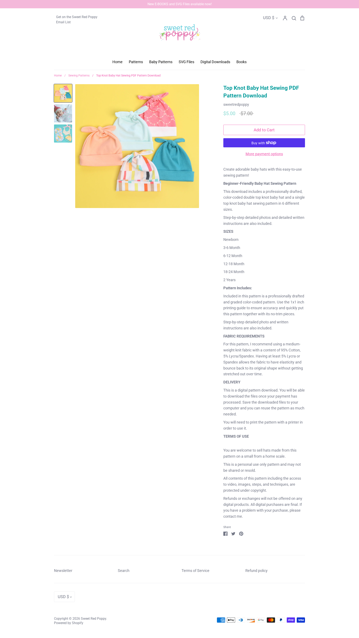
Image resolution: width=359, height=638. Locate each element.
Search (123, 570)
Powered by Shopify (68, 623)
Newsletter (63, 570)
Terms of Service (195, 570)
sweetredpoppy (236, 104)
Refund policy (256, 570)
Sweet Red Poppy (93, 619)
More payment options (264, 154)
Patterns (136, 62)
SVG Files (186, 62)
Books (241, 62)
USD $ (268, 17)
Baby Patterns (160, 62)
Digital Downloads (215, 62)
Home (117, 62)
